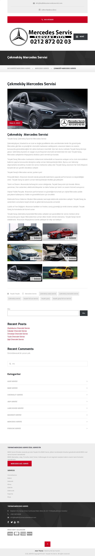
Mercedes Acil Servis (19, 464)
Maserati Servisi (14, 415)
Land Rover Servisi (15, 408)
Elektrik (10, 487)
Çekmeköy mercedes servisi (68, 294)
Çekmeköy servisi (14, 298)
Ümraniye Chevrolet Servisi (17, 334)
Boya (9, 497)
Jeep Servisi (12, 402)
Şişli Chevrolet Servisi (15, 339)
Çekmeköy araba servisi (48, 294)
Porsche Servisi (14, 428)
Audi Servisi (12, 381)
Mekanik (10, 481)
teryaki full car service (31, 298)
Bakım (10, 478)
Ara (8, 309)
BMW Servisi (12, 388)
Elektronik (11, 491)
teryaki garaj (45, 298)
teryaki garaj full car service (62, 298)
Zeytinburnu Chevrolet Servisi (18, 328)
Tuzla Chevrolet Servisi (16, 337)
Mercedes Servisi (30, 294)
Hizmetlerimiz (12, 475)
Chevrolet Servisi (15, 395)
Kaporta (10, 494)
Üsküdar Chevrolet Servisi (17, 331)
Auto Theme (39, 551)
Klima (9, 484)
